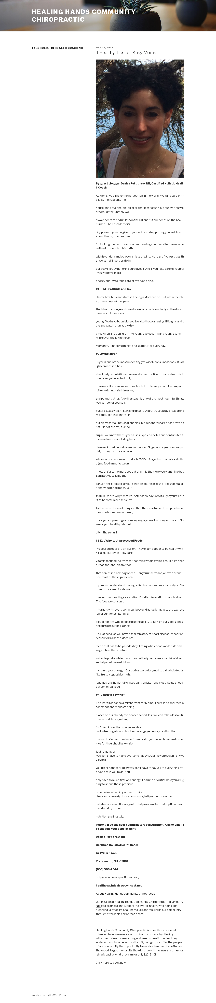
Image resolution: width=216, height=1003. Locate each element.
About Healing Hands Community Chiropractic (125, 893)
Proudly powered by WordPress (48, 995)
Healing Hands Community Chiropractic (84, 15)
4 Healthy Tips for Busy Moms (126, 52)
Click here (102, 962)
